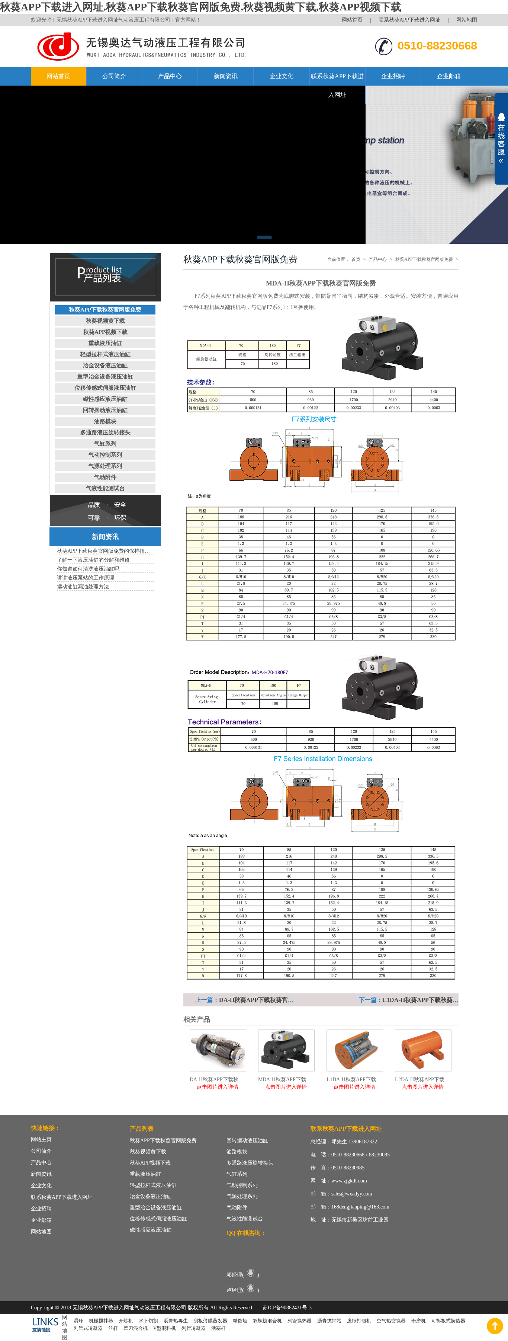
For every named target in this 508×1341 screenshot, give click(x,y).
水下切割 (148, 1321)
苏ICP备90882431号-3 (287, 1307)
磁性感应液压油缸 (105, 399)
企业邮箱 (449, 76)
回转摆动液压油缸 (105, 410)
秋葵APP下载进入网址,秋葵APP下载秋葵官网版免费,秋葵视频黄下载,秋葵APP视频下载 (200, 7)
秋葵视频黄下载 (105, 321)
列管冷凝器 (193, 1328)
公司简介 (114, 76)
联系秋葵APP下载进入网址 (409, 20)
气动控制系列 (105, 455)
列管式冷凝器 (88, 1328)
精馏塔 (240, 1321)
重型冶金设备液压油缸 (105, 377)
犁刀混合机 (135, 1328)
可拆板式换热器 (448, 1321)
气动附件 (105, 477)
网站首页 (352, 20)
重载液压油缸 (105, 343)
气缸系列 (105, 444)
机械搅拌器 (101, 1321)
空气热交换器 (391, 1321)
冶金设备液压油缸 (105, 365)
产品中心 (170, 76)
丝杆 (113, 1328)
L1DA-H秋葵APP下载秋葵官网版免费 (432, 1000)
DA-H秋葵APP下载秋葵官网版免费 (265, 1000)
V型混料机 (164, 1328)
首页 (355, 259)
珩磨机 (418, 1321)
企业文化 (281, 76)
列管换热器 (299, 1321)
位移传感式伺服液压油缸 (105, 388)
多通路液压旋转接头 (105, 432)
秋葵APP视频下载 (105, 332)
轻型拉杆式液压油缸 (105, 354)
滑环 (78, 1321)
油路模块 (105, 421)
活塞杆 (218, 1328)
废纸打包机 (359, 1321)
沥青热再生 (176, 1321)
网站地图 (466, 20)
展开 (501, 138)
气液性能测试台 (105, 488)
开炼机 (126, 1321)
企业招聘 (393, 76)
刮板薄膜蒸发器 (210, 1321)
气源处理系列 (105, 466)
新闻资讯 (226, 76)
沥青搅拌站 (329, 1321)
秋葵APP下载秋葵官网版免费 (105, 310)
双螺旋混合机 (267, 1321)
